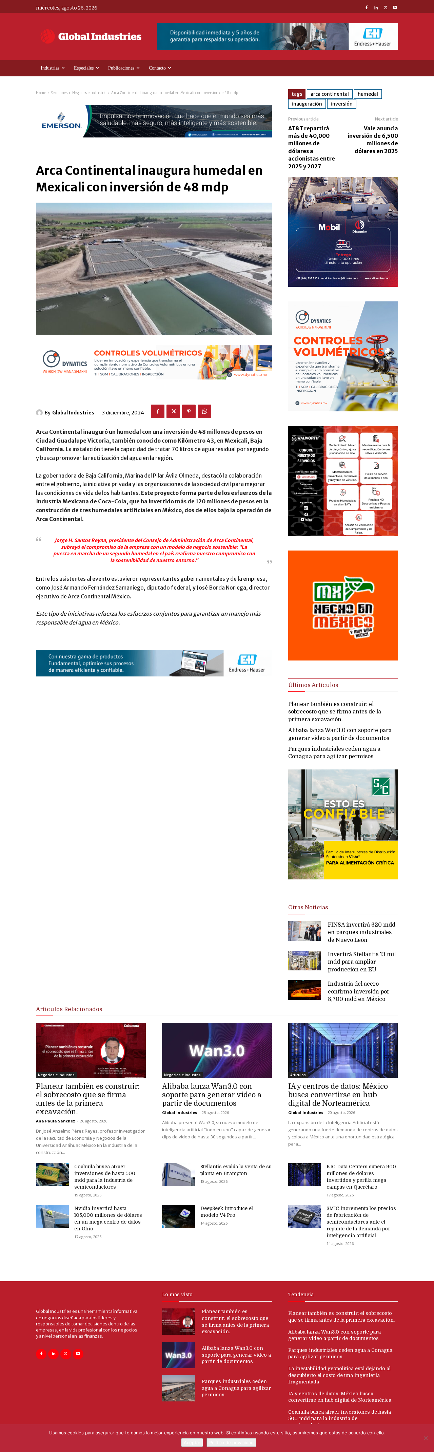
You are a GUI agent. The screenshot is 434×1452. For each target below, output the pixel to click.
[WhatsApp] (204, 411)
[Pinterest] (189, 411)
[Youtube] (395, 8)
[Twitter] (385, 8)
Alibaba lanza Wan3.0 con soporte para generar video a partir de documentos (211, 1094)
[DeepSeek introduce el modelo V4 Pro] (178, 1216)
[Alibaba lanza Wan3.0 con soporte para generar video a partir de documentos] (217, 1050)
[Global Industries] (40, 412)
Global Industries (73, 413)
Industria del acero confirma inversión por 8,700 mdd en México (359, 991)
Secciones (59, 93)
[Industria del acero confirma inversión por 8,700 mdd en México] (304, 990)
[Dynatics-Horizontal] (154, 385)
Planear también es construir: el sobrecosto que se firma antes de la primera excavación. (334, 712)
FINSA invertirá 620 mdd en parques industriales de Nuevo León (361, 932)
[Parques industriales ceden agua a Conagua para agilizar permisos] (178, 1388)
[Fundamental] (277, 36)
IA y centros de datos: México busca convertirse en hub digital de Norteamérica (338, 1094)
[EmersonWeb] (154, 143)
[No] (425, 1438)
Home (41, 93)
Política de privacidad (231, 1442)
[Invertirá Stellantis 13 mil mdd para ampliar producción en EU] (304, 960)
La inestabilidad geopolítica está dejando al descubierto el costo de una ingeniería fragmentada (339, 1375)
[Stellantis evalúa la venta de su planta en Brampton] (178, 1174)
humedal (368, 94)
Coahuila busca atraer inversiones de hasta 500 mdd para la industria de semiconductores (339, 1418)
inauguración (307, 104)
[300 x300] (343, 534)
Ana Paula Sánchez (55, 1120)
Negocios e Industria (89, 93)
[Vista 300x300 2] (343, 885)
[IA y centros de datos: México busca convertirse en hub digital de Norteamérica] (343, 1050)
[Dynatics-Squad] (343, 409)
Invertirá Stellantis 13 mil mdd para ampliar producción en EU (362, 962)
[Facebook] (366, 8)
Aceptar (192, 1442)
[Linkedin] (376, 8)
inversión (342, 104)
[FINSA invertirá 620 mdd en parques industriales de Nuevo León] (304, 931)
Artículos (298, 1075)
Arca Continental (330, 94)
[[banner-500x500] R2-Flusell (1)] (343, 658)
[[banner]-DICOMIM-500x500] (343, 285)
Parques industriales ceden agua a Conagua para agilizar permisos (236, 1388)
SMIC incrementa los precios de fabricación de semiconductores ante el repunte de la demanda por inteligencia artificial (361, 1222)
